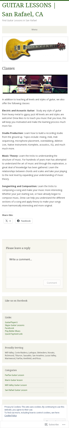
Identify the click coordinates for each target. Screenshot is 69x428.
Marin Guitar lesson (14, 380)
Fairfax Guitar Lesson (14, 375)
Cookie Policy (10, 415)
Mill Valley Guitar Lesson (16, 385)
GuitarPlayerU (11, 322)
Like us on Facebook (16, 300)
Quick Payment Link (13, 334)
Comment (52, 282)
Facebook (9, 328)
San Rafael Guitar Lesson (16, 390)
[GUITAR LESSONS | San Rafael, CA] (35, 60)
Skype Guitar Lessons (14, 325)
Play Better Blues (12, 331)
